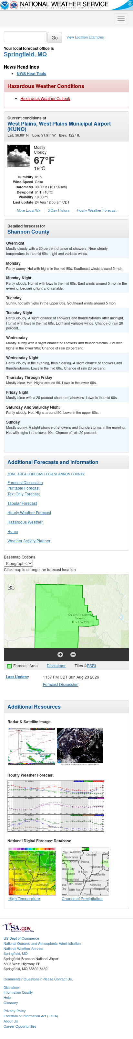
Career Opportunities (20, 1026)
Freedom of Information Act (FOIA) (31, 1015)
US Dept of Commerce (21, 938)
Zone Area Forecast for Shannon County (46, 474)
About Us (11, 1020)
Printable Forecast (23, 488)
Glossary (11, 1002)
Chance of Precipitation (82, 898)
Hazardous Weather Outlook (45, 98)
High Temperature (24, 898)
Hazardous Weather (25, 522)
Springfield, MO (25, 54)
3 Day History (58, 210)
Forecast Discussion (25, 482)
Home (12, 531)
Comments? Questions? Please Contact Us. (38, 978)
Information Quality (18, 992)
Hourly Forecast (97, 210)
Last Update (17, 677)
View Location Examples (85, 37)
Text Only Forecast (23, 493)
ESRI (91, 665)
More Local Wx (28, 210)
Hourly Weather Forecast (29, 512)
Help (7, 997)
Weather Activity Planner (28, 540)
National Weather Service (23, 948)
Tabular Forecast (22, 503)
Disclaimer (56, 665)
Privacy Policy (15, 1010)
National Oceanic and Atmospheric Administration (42, 943)
